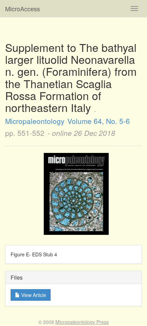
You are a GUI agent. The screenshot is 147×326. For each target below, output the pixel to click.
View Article (33, 295)
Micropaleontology (34, 121)
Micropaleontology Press (82, 321)
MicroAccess (22, 8)
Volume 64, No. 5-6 (98, 121)
